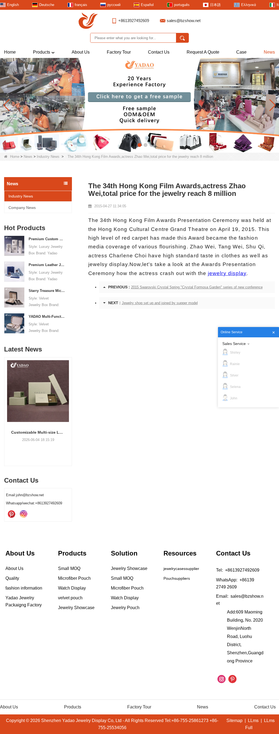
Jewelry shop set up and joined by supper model (160, 303)
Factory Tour (119, 52)
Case (241, 52)
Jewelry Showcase (76, 607)
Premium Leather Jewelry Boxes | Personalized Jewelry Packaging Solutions (47, 265)
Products (41, 52)
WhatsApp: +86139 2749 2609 (235, 583)
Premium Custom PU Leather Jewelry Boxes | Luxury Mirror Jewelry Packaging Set (47, 239)
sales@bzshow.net (184, 20)
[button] (127, 145)
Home (10, 52)
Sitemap (234, 720)
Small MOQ (69, 568)
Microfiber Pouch (74, 578)
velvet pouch (70, 598)
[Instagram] (23, 514)
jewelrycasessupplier (181, 568)
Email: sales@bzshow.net (239, 600)
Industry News (48, 157)
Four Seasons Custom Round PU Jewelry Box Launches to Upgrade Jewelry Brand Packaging (66, 432)
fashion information (23, 588)
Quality (12, 578)
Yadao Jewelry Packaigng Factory (23, 601)
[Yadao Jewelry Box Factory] (139, 105)
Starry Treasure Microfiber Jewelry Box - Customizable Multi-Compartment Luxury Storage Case (47, 291)
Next (69, 404)
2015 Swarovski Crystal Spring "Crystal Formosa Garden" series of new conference (197, 287)
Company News (22, 207)
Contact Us (158, 52)
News (269, 52)
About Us (81, 52)
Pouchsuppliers (176, 578)
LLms (253, 720)
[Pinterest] (11, 514)
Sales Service (234, 343)
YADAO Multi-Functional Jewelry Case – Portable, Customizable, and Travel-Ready (47, 316)
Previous (6, 404)
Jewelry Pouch (125, 607)
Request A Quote (203, 52)
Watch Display (72, 588)
